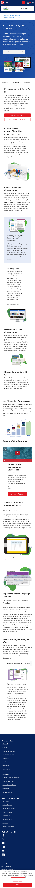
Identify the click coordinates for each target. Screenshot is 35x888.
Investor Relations (8, 755)
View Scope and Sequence (16, 119)
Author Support (7, 805)
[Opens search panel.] (23, 2)
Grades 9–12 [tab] (28, 82)
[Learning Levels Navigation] (7, 2)
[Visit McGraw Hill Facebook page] (3, 835)
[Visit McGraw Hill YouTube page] (3, 843)
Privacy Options (17, 881)
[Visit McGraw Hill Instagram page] (3, 847)
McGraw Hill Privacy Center (18, 877)
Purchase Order (7, 819)
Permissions (6, 815)
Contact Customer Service (11, 777)
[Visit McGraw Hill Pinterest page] (3, 850)
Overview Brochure (16, 115)
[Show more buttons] (30, 460)
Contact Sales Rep (8, 781)
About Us (5, 744)
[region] (17, 879)
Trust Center (6, 769)
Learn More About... (16, 494)
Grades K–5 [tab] (5, 82)
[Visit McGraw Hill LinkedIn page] (3, 854)
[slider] (17, 460)
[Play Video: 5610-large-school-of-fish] (17, 453)
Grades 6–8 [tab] (17, 82)
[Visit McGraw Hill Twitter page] (3, 839)
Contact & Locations (9, 751)
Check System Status (9, 785)
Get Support (6, 788)
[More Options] (33, 2)
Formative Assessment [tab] (14, 663)
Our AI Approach (8, 812)
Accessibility (6, 801)
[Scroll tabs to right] (31, 663)
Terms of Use (5, 864)
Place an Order (7, 792)
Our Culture (6, 762)
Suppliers (5, 823)
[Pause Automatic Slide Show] (5, 559)
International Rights (9, 808)
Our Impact (6, 765)
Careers (5, 747)
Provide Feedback (8, 826)
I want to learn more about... (13, 52)
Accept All (17, 884)
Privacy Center (6, 866)
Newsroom (6, 758)
